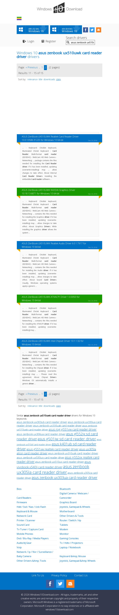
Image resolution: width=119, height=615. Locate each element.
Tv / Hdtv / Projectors (71, 542)
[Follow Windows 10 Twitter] (92, 30)
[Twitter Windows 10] (60, 584)
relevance (33, 79)
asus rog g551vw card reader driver (73, 429)
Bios (19, 489)
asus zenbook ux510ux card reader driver (59, 462)
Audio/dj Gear (24, 542)
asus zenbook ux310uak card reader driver (73, 453)
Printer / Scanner (26, 520)
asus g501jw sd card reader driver (67, 438)
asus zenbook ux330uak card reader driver (57, 425)
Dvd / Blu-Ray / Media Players (33, 538)
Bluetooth (65, 489)
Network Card (24, 515)
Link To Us (38, 575)
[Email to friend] (98, 30)
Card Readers (24, 497)
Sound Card (23, 524)
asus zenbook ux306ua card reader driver (41, 434)
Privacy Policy (59, 575)
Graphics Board (68, 502)
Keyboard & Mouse (27, 511)
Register (51, 41)
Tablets (64, 524)
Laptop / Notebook (70, 547)
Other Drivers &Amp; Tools (31, 560)
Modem (64, 529)
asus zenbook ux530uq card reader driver (40, 457)
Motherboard (67, 511)
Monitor (64, 533)
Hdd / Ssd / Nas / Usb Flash (31, 506)
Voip (19, 547)
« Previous (32, 67)
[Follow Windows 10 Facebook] (85, 30)
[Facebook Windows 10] (50, 584)
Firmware (22, 502)
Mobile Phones (25, 533)
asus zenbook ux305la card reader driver (53, 469)
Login (30, 41)
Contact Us (81, 575)
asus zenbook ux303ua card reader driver (64, 477)
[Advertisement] (59, 108)
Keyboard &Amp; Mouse (73, 556)
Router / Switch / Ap (70, 520)
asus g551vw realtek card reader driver (52, 449)
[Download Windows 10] (59, 7)
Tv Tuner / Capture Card (30, 529)
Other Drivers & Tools (72, 515)
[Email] (70, 584)
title (40, 79)
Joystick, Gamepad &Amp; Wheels (77, 560)
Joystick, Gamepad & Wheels (75, 506)
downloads (49, 79)
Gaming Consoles (69, 538)
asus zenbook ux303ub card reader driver (42, 422)
